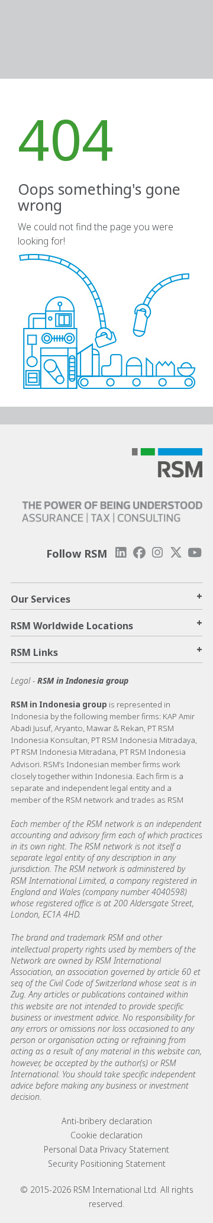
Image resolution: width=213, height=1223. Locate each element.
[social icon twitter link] (176, 552)
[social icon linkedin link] (120, 552)
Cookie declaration (106, 1135)
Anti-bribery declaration (107, 1121)
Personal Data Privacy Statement (106, 1149)
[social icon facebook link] (139, 552)
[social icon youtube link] (194, 552)
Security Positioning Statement (107, 1163)
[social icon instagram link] (157, 552)
